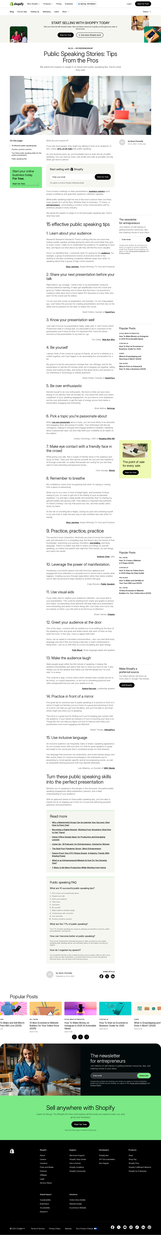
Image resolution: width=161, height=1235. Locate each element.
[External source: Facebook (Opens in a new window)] (112, 1227)
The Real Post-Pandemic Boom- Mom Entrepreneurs (76, 848)
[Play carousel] (80, 1037)
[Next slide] (86, 1037)
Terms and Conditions (137, 251)
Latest (56, 12)
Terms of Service (38, 1228)
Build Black (44, 1204)
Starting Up (34, 12)
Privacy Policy (124, 253)
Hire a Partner (75, 1163)
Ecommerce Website (77, 1208)
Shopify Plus (134, 1163)
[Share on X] (107, 976)
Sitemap (68, 1228)
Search (146, 12)
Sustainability (45, 1200)
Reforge (111, 408)
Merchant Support (77, 1155)
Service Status (46, 1183)
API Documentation (107, 1159)
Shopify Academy (76, 1167)
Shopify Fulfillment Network (140, 1167)
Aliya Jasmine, (72, 522)
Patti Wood (77, 650)
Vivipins (111, 614)
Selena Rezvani (89, 688)
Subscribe (144, 1075)
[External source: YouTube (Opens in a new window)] (125, 1227)
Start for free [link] (102, 177)
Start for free (143, 4)
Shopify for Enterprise (137, 1171)
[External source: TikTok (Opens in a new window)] (137, 1227)
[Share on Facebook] (101, 976)
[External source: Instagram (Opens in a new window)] (131, 1227)
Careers (43, 1159)
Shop (131, 1155)
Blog (12, 12)
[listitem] (80, 1016)
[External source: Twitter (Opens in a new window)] (118, 1227)
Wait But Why (108, 339)
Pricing (58, 4)
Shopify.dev (104, 1155)
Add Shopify (127, 685)
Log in (129, 4)
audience (105, 253)
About (42, 1155)
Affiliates (43, 1175)
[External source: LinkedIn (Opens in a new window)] (143, 1227)
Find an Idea (22, 12)
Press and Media (46, 1167)
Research (44, 1212)
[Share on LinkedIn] (113, 976)
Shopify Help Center (77, 1159)
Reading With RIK (107, 438)
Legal (42, 1179)
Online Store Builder (77, 1200)
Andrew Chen (103, 556)
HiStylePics (109, 730)
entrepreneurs (53, 205)
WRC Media (109, 768)
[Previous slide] (74, 1037)
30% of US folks (65, 149)
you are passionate (61, 422)
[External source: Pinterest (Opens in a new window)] (149, 1227)
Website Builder (75, 1204)
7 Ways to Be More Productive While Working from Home (79, 867)
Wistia (112, 470)
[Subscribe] (148, 239)
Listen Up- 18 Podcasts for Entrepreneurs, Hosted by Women (81, 844)
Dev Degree (104, 1163)
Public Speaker (108, 584)
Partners (43, 1171)
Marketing (46, 12)
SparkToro (110, 312)
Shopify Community (77, 1171)
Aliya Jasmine (72, 267)
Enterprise (69, 4)
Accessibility (45, 1208)
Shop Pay (133, 1159)
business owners (97, 191)
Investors (43, 1163)
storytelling (95, 543)
